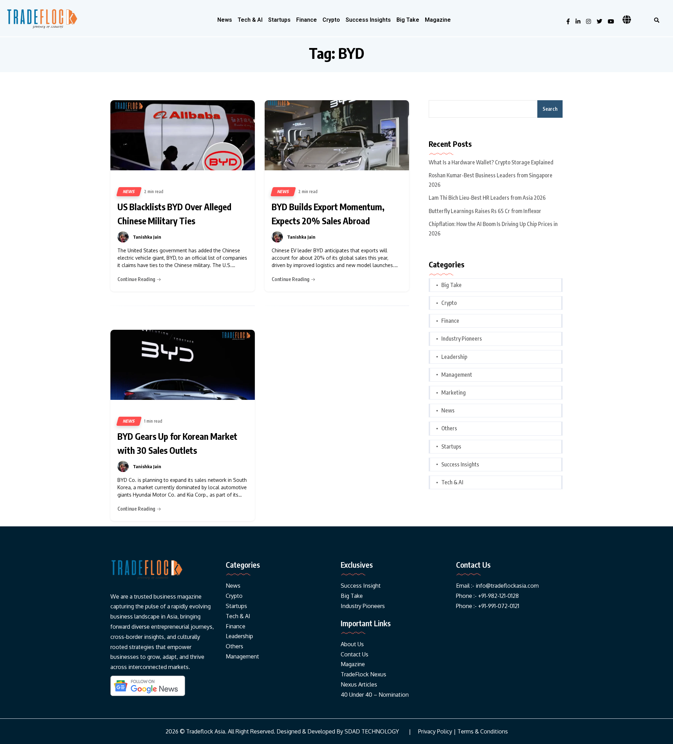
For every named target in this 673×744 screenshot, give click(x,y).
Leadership (454, 356)
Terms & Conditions (482, 731)
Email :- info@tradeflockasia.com (497, 585)
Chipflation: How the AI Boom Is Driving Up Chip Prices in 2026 (493, 228)
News (224, 19)
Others (449, 428)
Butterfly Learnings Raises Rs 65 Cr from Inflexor (485, 210)
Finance (306, 19)
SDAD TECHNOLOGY (372, 731)
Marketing (453, 392)
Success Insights (368, 19)
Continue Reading (136, 279)
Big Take (407, 19)
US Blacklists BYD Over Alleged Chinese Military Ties (174, 213)
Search (550, 109)
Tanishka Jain (147, 237)
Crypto (331, 19)
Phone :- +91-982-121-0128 (487, 595)
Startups (279, 19)
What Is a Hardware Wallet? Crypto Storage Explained (491, 162)
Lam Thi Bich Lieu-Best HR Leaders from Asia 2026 (487, 197)
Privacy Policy (435, 731)
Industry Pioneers (461, 338)
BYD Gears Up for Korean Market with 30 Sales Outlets (177, 443)
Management (456, 374)
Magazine (438, 19)
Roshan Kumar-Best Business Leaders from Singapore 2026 (490, 180)
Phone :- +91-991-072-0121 (487, 605)
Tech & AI (250, 19)
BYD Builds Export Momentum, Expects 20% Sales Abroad (328, 213)
